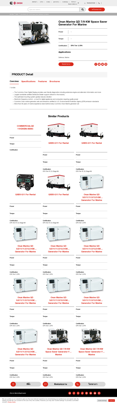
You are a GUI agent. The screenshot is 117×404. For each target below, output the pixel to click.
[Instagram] (78, 393)
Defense (61, 57)
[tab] (14, 82)
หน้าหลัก (12, 14)
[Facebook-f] (95, 64)
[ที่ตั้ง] (13, 384)
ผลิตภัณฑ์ (34, 1)
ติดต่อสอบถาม (60, 384)
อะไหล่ (41, 1)
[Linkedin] (105, 64)
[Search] (82, 9)
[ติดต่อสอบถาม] (45, 384)
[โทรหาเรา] (78, 384)
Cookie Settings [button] (102, 400)
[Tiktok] (82, 393)
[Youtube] (102, 64)
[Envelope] (99, 64)
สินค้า (17, 14)
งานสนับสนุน (65, 1)
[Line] (69, 393)
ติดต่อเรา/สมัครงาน (72, 4)
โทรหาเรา (92, 384)
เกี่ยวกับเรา (73, 1)
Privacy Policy (12, 402)
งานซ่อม (48, 1)
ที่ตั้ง (28, 384)
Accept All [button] (111, 400)
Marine (67, 57)
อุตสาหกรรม (56, 1)
